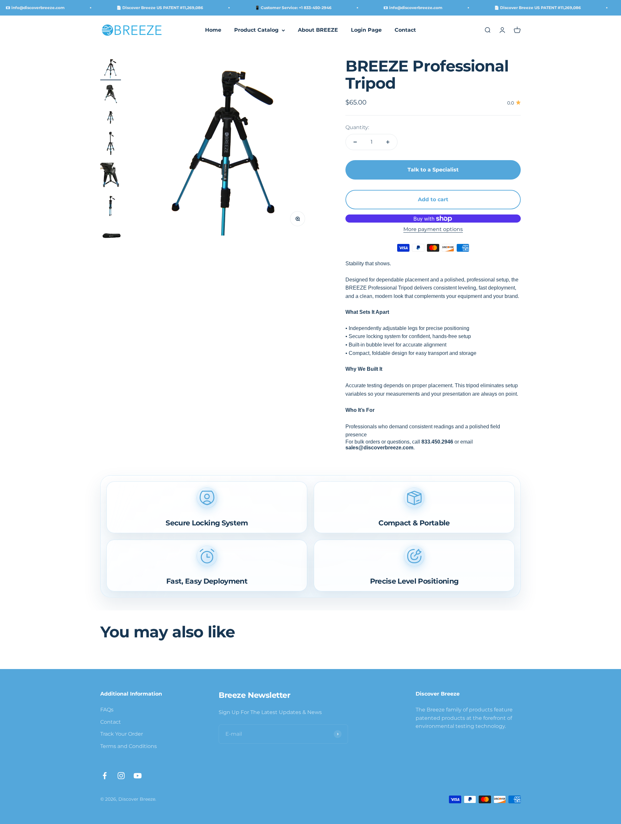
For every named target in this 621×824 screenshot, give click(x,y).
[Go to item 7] (110, 236)
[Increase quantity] (387, 142)
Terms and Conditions (128, 746)
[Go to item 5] (110, 177)
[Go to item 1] (110, 69)
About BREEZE (318, 30)
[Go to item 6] (110, 206)
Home (213, 30)
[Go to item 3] (110, 118)
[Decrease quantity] (355, 142)
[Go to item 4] (110, 144)
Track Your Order (121, 734)
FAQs (107, 710)
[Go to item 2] (110, 94)
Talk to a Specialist (433, 170)
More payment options (433, 229)
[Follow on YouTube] (137, 775)
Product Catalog (256, 30)
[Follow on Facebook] (104, 775)
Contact (405, 30)
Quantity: (357, 127)
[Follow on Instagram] (121, 775)
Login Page (366, 30)
